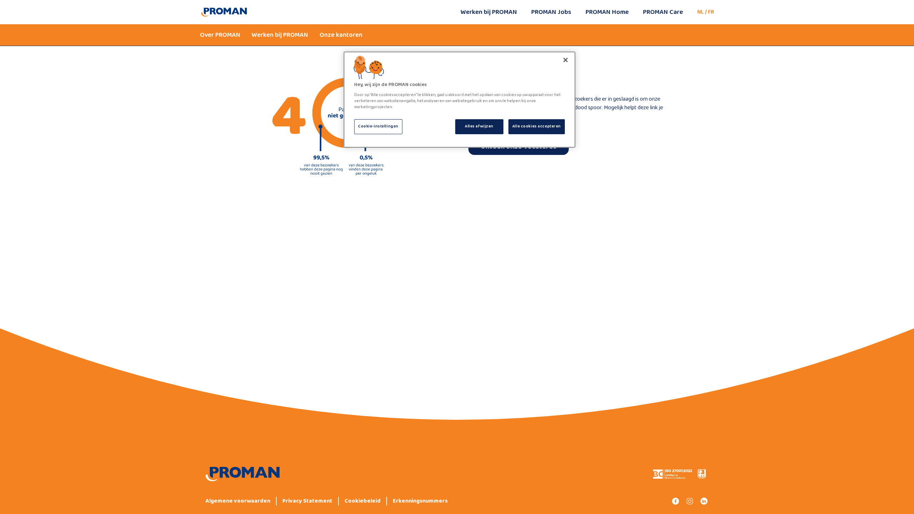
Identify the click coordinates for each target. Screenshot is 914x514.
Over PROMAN (220, 35)
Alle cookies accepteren (536, 126)
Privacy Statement (307, 501)
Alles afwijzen (479, 126)
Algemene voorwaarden (238, 501)
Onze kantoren (341, 35)
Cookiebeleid (363, 501)
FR (711, 11)
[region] (459, 99)
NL (700, 11)
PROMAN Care (663, 12)
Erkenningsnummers (420, 501)
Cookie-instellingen (378, 126)
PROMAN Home (607, 12)
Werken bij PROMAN (489, 12)
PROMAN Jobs (551, 12)
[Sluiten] (565, 60)
